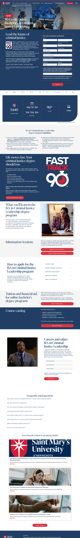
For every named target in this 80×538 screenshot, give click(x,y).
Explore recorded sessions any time (56, 253)
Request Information (59, 3)
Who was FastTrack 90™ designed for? (17, 403)
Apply (73, 92)
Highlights (14, 92)
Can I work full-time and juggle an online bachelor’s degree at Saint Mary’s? (26, 407)
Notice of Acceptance (51, 279)
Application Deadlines (51, 275)
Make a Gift (69, 3)
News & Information (57, 92)
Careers (47, 92)
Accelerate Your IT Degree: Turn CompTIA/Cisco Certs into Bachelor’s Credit (30, 514)
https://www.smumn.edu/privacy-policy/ (59, 71)
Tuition (40, 92)
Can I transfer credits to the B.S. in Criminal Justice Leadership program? (25, 415)
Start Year (60, 62)
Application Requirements (52, 271)
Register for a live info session (57, 249)
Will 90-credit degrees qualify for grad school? (18, 423)
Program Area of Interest (48, 57)
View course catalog (57, 325)
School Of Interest (47, 53)
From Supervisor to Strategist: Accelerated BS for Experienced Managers (29, 487)
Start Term (45, 62)
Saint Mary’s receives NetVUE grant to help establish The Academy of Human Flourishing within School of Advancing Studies (38, 459)
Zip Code (60, 43)
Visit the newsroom (40, 525)
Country (45, 48)
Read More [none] (12, 463)
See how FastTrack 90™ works (14, 197)
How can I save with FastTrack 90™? (16, 427)
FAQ (66, 92)
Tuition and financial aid (56, 303)
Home (14, 3)
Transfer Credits (49, 264)
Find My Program (36, 3)
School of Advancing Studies (23, 58)
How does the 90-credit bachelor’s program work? (19, 411)
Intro (7, 92)
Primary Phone (61, 48)
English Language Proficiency (53, 268)
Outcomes (23, 92)
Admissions (32, 92)
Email (44, 43)
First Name (45, 41)
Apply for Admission (48, 3)
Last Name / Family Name (63, 41)
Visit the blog (51, 378)
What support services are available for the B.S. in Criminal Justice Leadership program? (29, 398)
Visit (42, 3)
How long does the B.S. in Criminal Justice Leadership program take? (24, 419)
